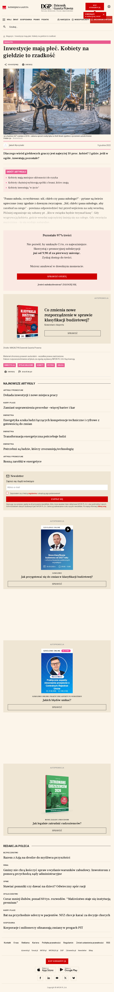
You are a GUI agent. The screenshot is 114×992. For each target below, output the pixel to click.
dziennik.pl (25, 951)
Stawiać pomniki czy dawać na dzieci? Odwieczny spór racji (44, 886)
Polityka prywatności (51, 943)
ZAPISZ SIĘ (57, 499)
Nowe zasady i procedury (57, 820)
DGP (62, 951)
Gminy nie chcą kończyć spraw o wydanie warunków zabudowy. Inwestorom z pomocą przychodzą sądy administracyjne (56, 872)
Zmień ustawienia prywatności (90, 943)
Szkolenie (57, 573)
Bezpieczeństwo (10, 853)
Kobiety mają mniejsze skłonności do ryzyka (33, 177)
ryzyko (50, 365)
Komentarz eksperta (54, 324)
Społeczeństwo (10, 894)
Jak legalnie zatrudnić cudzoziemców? (57, 823)
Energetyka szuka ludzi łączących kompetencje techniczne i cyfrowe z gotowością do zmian (51, 422)
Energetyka (8, 415)
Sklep (91, 951)
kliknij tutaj (102, 506)
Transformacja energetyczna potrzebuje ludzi (34, 436)
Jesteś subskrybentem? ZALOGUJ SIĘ (57, 284)
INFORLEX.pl (53, 951)
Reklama (25, 943)
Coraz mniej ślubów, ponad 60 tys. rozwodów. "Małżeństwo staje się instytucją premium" (56, 901)
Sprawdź (72, 333)
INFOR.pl (43, 951)
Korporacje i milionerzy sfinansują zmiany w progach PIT (43, 928)
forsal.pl (35, 951)
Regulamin (68, 943)
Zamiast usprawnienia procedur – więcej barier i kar (39, 408)
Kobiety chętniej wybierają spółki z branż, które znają (38, 182)
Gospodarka (9, 923)
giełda (61, 365)
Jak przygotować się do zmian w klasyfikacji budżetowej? (57, 577)
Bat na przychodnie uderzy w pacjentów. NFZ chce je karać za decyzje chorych (56, 915)
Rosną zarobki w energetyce (22, 461)
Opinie (6, 881)
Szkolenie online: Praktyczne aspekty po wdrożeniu (57, 696)
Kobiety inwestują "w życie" (23, 187)
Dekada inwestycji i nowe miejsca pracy (30, 395)
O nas (16, 943)
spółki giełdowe (26, 365)
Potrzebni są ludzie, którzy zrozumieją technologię (38, 449)
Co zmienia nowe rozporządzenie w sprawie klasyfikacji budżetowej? (68, 315)
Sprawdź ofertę (57, 276)
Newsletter (82, 951)
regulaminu (32, 493)
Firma (5, 865)
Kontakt (7, 943)
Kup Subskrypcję (94, 6)
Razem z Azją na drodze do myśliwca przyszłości (36, 858)
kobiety (40, 365)
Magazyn (9, 36)
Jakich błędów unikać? (57, 700)
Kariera (35, 943)
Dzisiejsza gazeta (18, 7)
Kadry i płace (9, 403)
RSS (108, 943)
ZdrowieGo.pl (71, 951)
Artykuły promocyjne (13, 390)
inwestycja (9, 365)
